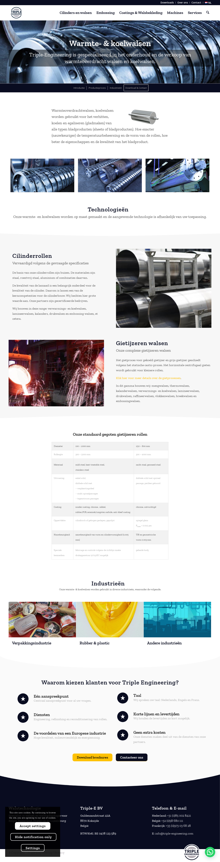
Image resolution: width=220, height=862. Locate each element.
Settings (33, 848)
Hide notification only (33, 837)
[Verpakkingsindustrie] (42, 619)
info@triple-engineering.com (174, 833)
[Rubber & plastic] (110, 619)
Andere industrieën (164, 642)
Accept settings (33, 826)
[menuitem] (167, 2)
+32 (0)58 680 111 (172, 821)
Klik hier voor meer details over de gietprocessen (148, 378)
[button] (210, 852)
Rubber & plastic (94, 642)
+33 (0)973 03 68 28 (178, 826)
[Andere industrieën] (177, 619)
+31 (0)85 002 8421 (179, 815)
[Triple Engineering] (16, 12)
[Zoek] (207, 12)
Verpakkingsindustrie (31, 642)
